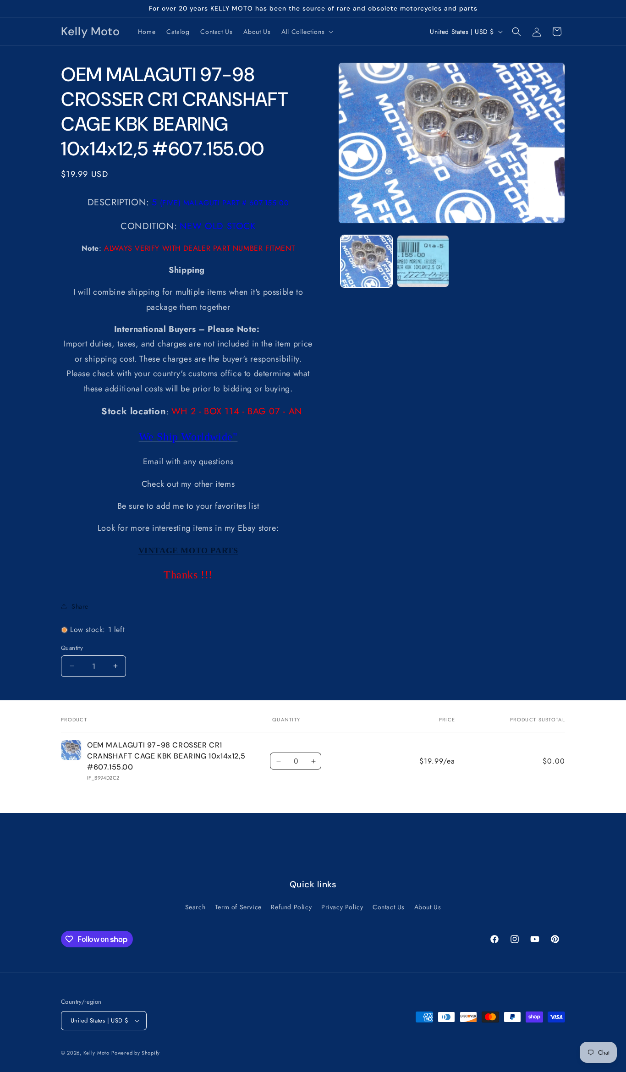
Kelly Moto (96, 1052)
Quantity (72, 647)
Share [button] (79, 606)
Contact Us (389, 907)
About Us (427, 907)
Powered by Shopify (135, 1052)
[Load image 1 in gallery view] (366, 261)
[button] (306, 31)
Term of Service (238, 907)
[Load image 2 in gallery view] (423, 261)
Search (195, 907)
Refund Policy (291, 907)
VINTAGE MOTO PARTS (188, 550)
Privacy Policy (342, 907)
